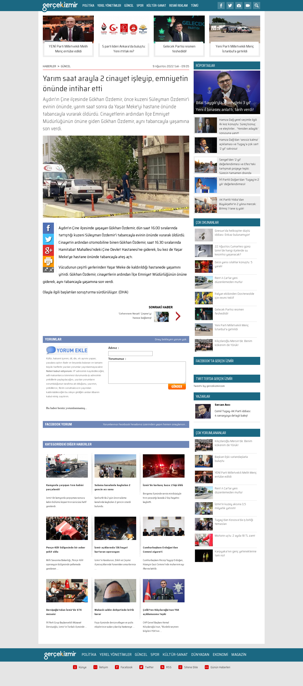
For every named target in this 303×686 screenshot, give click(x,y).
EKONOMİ (220, 654)
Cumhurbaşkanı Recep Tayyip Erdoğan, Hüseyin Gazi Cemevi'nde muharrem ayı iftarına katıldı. (163, 564)
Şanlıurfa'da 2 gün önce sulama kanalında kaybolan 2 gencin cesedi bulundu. (112, 502)
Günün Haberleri (220, 667)
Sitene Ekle (191, 667)
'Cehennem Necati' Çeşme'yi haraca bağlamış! (135, 315)
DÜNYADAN (200, 654)
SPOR (140, 5)
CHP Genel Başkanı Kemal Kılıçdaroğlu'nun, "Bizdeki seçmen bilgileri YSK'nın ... (161, 627)
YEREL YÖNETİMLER (109, 5)
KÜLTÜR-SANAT (156, 5)
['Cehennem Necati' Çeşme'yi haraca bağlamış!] (161, 323)
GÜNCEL (129, 5)
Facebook (126, 667)
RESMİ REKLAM (178, 5)
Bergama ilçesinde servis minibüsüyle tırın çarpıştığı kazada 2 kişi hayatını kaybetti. (162, 498)
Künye (83, 667)
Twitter (149, 667)
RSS (168, 667)
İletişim (103, 667)
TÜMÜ (194, 5)
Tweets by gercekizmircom (209, 386)
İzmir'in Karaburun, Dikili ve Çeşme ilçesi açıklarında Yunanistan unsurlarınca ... (115, 564)
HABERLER (49, 66)
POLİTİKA (88, 5)
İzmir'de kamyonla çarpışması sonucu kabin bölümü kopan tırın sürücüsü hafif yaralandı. (66, 502)
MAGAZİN (238, 654)
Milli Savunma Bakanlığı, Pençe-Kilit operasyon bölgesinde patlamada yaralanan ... (64, 564)
